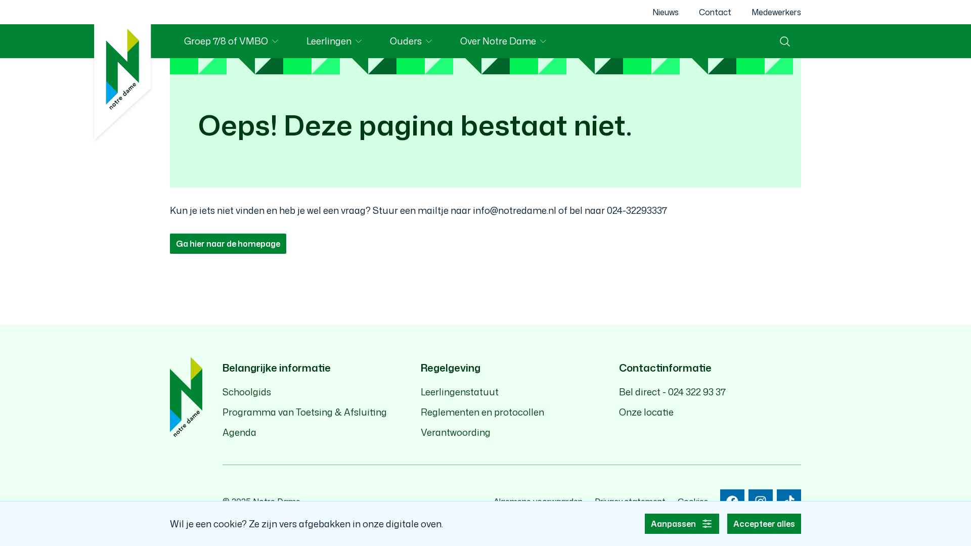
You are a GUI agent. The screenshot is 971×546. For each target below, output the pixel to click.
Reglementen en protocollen (482, 412)
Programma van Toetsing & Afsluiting (305, 412)
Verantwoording (456, 432)
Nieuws (665, 12)
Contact (715, 12)
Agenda (239, 432)
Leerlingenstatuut (460, 391)
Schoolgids (247, 391)
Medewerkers (776, 12)
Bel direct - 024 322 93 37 (672, 391)
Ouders (418, 42)
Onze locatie (646, 412)
